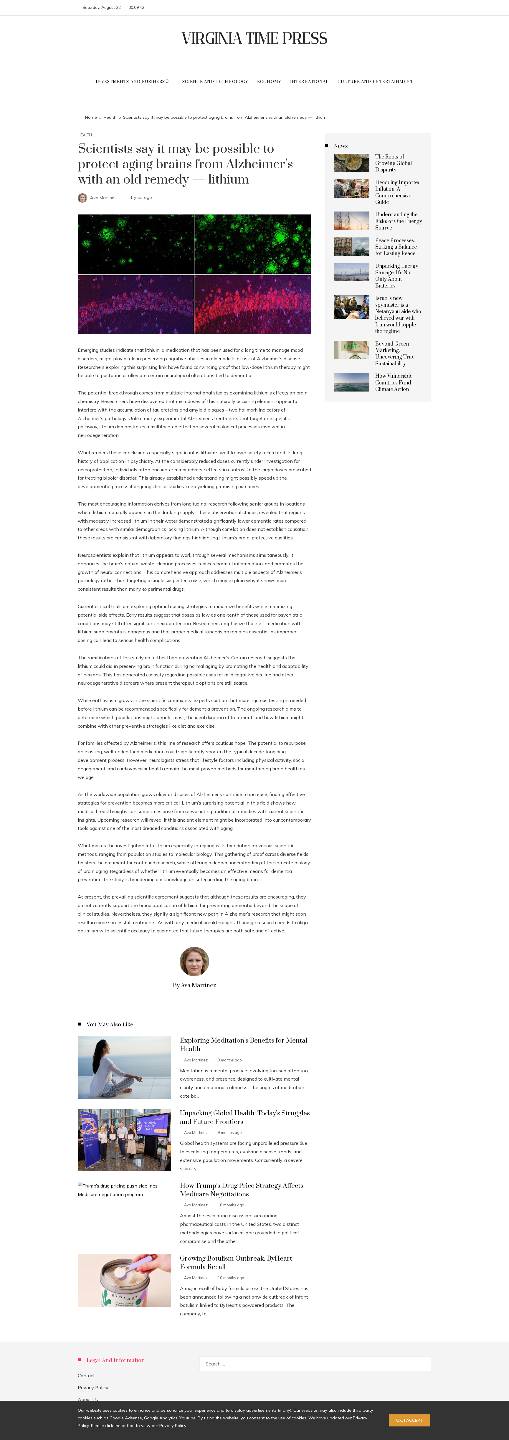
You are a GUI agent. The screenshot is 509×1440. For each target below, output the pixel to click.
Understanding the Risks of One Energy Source (398, 221)
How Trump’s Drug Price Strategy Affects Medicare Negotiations (241, 1190)
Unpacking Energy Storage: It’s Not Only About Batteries (396, 276)
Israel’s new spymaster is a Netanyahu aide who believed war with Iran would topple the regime (398, 315)
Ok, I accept (409, 1420)
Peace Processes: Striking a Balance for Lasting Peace (396, 247)
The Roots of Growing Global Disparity (393, 164)
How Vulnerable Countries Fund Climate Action (393, 383)
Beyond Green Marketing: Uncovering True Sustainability (394, 354)
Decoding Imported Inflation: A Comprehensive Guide (398, 192)
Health (85, 135)
